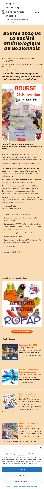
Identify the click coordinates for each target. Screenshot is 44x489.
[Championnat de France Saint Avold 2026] (10, 438)
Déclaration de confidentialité (28, 486)
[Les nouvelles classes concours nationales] (10, 409)
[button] (41, 448)
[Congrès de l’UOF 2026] (10, 360)
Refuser (22, 475)
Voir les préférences (22, 481)
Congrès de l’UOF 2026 (28, 345)
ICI (20, 252)
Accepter (22, 470)
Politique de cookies (12, 486)
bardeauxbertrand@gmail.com (14, 229)
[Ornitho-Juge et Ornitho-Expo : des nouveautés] (10, 384)
